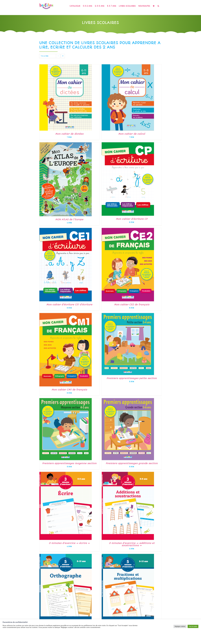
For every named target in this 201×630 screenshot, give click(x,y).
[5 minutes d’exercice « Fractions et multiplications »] (128, 555)
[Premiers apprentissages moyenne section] (65, 399)
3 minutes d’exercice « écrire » (69, 543)
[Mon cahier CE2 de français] (128, 229)
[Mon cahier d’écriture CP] (128, 143)
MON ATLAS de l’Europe (69, 219)
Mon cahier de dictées (69, 133)
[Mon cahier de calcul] (128, 65)
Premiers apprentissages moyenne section (69, 463)
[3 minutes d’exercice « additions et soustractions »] (128, 473)
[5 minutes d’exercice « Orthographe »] (65, 555)
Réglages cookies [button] (180, 626)
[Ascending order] (63, 56)
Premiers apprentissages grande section (132, 463)
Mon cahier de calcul (131, 133)
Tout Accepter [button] (193, 626)
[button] (158, 6)
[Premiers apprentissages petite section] (128, 314)
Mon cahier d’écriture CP (132, 219)
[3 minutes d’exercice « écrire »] (65, 473)
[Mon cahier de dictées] (65, 65)
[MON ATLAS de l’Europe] (65, 143)
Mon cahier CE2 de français (131, 304)
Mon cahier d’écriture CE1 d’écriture (69, 304)
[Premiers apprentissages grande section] (128, 399)
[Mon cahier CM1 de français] (65, 314)
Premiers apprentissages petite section (132, 378)
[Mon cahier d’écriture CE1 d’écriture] (65, 229)
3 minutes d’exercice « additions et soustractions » (132, 544)
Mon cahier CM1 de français (69, 389)
